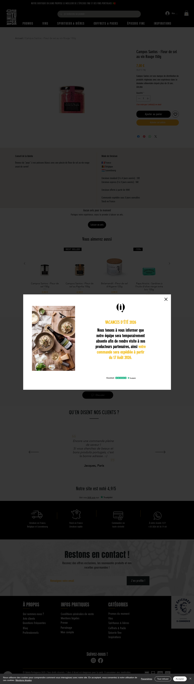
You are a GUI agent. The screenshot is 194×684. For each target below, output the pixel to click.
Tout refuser (163, 679)
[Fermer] (190, 679)
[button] (165, 299)
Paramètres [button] (146, 679)
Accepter (180, 679)
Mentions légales (23, 680)
